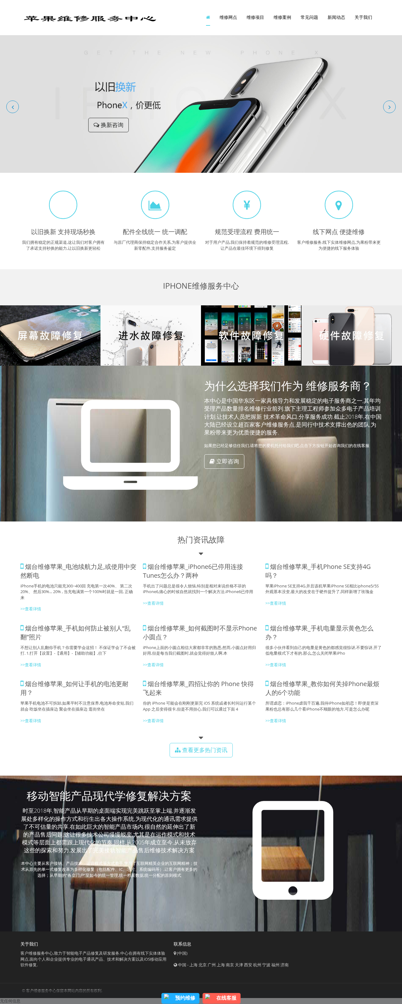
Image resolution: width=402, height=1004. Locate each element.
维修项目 (255, 17)
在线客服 (226, 997)
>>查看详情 (275, 603)
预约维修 (185, 997)
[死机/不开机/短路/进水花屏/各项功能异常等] (150, 335)
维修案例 (282, 17)
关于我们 (363, 17)
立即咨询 (227, 461)
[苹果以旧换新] (201, 103)
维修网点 (228, 17)
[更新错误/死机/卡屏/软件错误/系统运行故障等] (251, 335)
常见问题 (309, 17)
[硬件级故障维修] (352, 335)
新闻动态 (336, 17)
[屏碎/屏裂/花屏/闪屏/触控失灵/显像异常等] (50, 335)
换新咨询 (111, 124)
